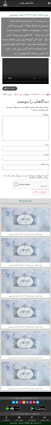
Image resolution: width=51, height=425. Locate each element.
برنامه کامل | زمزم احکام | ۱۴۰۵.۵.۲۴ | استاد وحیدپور (25, 388)
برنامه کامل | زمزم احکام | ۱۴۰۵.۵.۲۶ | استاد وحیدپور (25, 358)
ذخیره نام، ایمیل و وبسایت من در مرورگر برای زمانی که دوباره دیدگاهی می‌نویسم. (26, 176)
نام (47, 145)
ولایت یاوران (45, 420)
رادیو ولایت (6, 420)
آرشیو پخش (32, 420)
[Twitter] (13, 402)
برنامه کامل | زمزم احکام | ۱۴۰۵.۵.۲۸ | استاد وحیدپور (25, 327)
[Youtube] (34, 402)
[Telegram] (37, 402)
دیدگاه (45, 115)
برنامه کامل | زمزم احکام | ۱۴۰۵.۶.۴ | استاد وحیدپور (25, 234)
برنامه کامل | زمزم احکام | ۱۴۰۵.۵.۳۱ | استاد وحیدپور (26, 296)
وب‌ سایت (45, 164)
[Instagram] (30, 402)
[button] (49, 3)
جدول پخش (19, 420)
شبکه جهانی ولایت (26, 3)
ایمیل (46, 154)
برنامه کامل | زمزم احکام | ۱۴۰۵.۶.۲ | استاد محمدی (25, 265)
